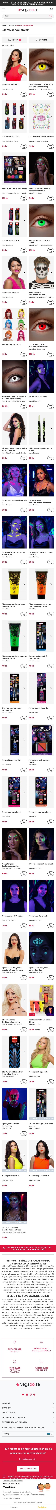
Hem (4, 25)
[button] (28, 1434)
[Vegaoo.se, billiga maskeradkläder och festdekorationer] (28, 10)
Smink (11, 25)
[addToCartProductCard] (24, 94)
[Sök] (50, 16)
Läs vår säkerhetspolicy (11, 1498)
